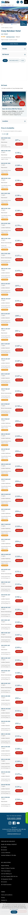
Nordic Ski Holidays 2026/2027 (9, 844)
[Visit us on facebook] (14, 823)
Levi (13, 5)
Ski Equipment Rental (6, 879)
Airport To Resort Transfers (8, 868)
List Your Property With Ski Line (9, 876)
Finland (9, 5)
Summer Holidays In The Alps (8, 855)
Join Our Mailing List (6, 874)
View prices (14, 44)
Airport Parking (5, 865)
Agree (14, 912)
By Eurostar (4, 850)
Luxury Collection (5, 852)
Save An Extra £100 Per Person (12, 109)
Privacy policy (15, 909)
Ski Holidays (3, 5)
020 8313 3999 (14, 818)
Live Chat (26, 817)
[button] (11, 24)
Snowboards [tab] (14, 60)
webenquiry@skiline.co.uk (14, 834)
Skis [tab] (5, 60)
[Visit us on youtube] (18, 823)
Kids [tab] (22, 60)
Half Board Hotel (10, 37)
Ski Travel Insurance (6, 884)
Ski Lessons (4, 882)
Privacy (3, 897)
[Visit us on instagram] (9, 823)
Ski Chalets (4, 847)
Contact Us (4, 900)
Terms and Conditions (6, 895)
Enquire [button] (19, 144)
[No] (26, 909)
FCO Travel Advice (5, 871)
